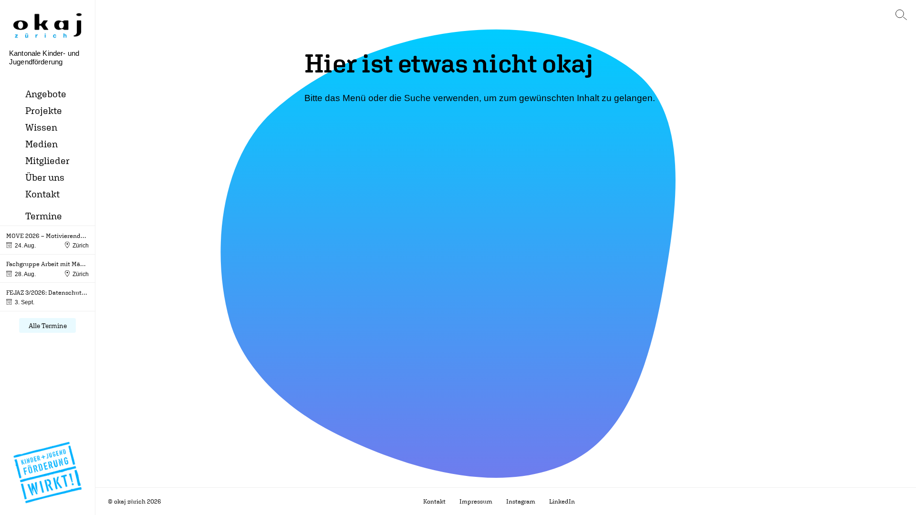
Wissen (41, 127)
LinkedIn (562, 501)
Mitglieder (47, 160)
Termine (43, 215)
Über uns (44, 177)
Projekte (43, 110)
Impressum (475, 501)
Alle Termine (48, 325)
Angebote (45, 93)
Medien (41, 143)
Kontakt (42, 193)
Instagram (520, 501)
